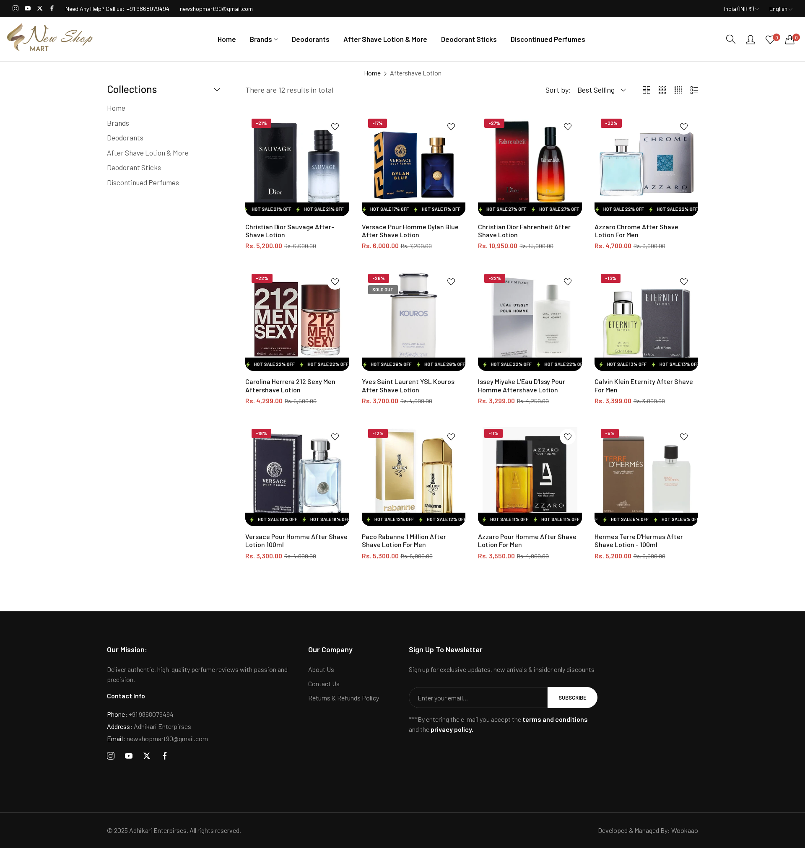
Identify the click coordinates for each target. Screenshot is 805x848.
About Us (321, 669)
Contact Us (324, 683)
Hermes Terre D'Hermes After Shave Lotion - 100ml (639, 540)
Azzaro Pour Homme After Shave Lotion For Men (527, 540)
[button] (335, 127)
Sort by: (558, 89)
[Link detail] (15, 8)
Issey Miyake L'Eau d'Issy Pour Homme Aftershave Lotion (521, 385)
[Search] (730, 39)
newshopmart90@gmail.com (157, 738)
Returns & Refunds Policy (343, 698)
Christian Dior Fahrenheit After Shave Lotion (524, 231)
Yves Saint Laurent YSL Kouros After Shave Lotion (408, 385)
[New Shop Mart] (50, 39)
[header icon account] (750, 39)
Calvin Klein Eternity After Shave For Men (644, 385)
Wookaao (684, 830)
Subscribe (572, 697)
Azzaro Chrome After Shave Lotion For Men (636, 231)
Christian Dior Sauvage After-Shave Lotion (289, 231)
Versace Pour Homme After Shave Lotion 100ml (296, 540)
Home (372, 73)
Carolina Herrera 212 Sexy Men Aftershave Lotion (290, 385)
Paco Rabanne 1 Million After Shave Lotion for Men (404, 540)
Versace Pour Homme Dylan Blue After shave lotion (410, 231)
